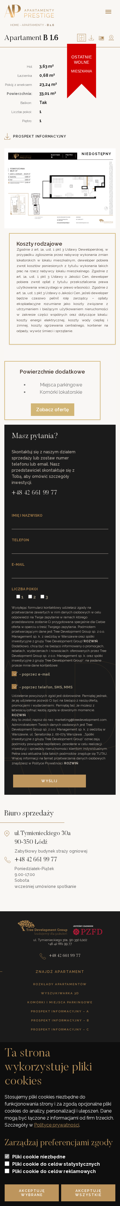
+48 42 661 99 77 (34, 493)
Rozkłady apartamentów (60, 984)
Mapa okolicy (111, 37)
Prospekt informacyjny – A (60, 1011)
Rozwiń (91, 641)
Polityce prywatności (56, 1125)
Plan (81, 37)
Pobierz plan (91, 37)
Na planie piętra (101, 38)
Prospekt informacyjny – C (60, 1029)
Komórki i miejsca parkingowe (60, 1002)
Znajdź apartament (60, 972)
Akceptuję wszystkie (88, 1193)
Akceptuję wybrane (32, 1193)
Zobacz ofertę (52, 409)
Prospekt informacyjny (39, 136)
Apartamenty (33, 25)
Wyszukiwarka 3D (60, 993)
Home (14, 25)
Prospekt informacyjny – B (60, 1020)
